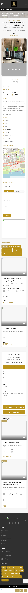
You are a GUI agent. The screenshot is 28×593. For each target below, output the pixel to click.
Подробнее (14, 272)
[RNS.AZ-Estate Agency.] (14, 6)
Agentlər (4, 540)
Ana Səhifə (5, 530)
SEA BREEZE (5, 573)
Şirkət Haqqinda (6, 538)
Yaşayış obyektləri (16, 577)
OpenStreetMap (17, 177)
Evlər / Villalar (10, 567)
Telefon (4, 384)
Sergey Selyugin (14, 354)
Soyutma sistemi (9, 135)
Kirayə (4, 535)
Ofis (16, 570)
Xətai (18, 20)
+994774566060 (16, 357)
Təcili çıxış (7, 138)
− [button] (5, 152)
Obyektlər (11, 570)
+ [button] (5, 150)
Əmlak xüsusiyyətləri (14, 246)
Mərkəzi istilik (8, 129)
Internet (7, 123)
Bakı (14, 20)
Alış (3, 532)
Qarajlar (21, 570)
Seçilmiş (5, 246)
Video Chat (19, 191)
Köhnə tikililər (19, 567)
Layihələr (4, 570)
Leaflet (11, 177)
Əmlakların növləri (7, 250)
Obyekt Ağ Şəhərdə (9, 328)
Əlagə (3, 543)
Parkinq (7, 132)
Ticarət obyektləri (15, 573)
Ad (3, 371)
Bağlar (3, 567)
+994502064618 (7, 9)
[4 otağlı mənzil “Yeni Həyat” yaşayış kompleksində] (14, 161)
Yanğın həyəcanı (9, 141)
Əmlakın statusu (7, 254)
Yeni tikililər (5, 580)
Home (9, 20)
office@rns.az (7, 559)
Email (4, 377)
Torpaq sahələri (6, 577)
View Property (14, 436)
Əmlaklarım (14, 367)
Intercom (7, 120)
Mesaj (4, 391)
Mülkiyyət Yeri (17, 250)
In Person (9, 191)
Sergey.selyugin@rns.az (16, 362)
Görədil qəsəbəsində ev (11, 442)
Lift (6, 126)
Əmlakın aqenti (17, 254)
